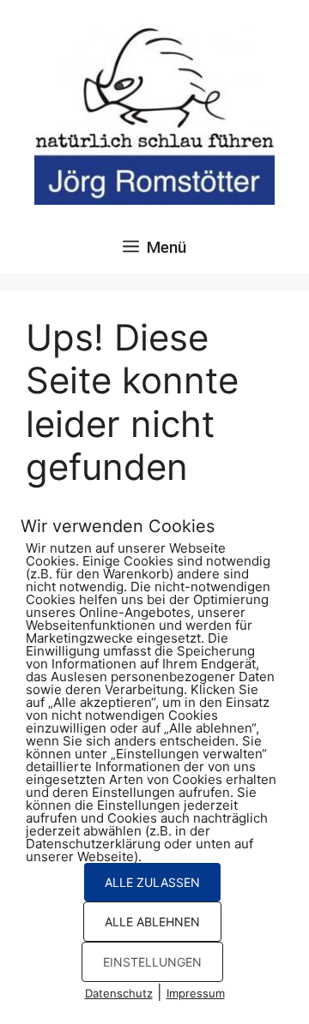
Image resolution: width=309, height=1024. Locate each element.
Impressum (196, 993)
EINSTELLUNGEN (152, 962)
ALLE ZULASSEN (152, 882)
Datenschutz (119, 993)
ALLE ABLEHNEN (152, 921)
